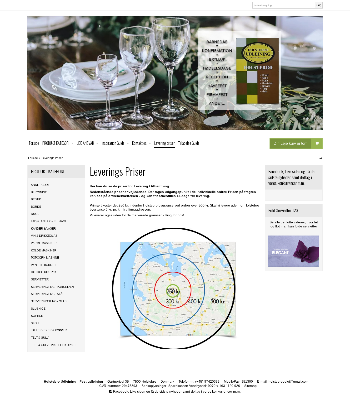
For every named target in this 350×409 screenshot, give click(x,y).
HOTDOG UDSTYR (43, 272)
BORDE (36, 206)
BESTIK (36, 199)
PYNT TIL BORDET (43, 265)
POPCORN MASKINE (45, 257)
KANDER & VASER (43, 228)
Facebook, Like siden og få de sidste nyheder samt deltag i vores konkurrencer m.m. (176, 391)
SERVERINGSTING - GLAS (48, 301)
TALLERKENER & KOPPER (49, 330)
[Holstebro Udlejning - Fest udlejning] (175, 72)
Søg (318, 5)
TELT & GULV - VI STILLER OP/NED (54, 345)
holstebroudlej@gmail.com (289, 381)
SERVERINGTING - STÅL (47, 294)
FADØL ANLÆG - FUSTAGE (49, 221)
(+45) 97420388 (207, 381)
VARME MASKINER (44, 243)
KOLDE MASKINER (43, 250)
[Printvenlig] (321, 158)
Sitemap (250, 386)
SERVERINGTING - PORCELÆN (52, 287)
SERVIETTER (40, 279)
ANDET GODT (40, 185)
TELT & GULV (40, 337)
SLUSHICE (38, 308)
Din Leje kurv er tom (290, 143)
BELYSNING (39, 192)
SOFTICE (37, 316)
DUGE (35, 214)
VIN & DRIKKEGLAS (44, 235)
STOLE (35, 323)
